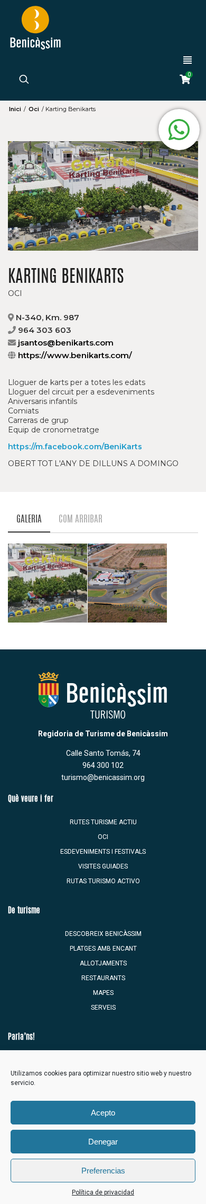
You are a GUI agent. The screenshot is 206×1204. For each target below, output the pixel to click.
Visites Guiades (103, 866)
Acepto (103, 1112)
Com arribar (80, 519)
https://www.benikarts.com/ (75, 355)
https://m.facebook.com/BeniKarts (75, 446)
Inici (15, 109)
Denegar (103, 1141)
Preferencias (103, 1170)
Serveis (103, 1007)
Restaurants (103, 978)
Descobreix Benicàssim (103, 933)
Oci (34, 109)
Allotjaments (103, 963)
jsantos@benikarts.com (66, 343)
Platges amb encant (103, 948)
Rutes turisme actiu (103, 822)
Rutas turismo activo (103, 881)
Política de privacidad (103, 1192)
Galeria (29, 519)
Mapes (103, 992)
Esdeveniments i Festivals (103, 851)
